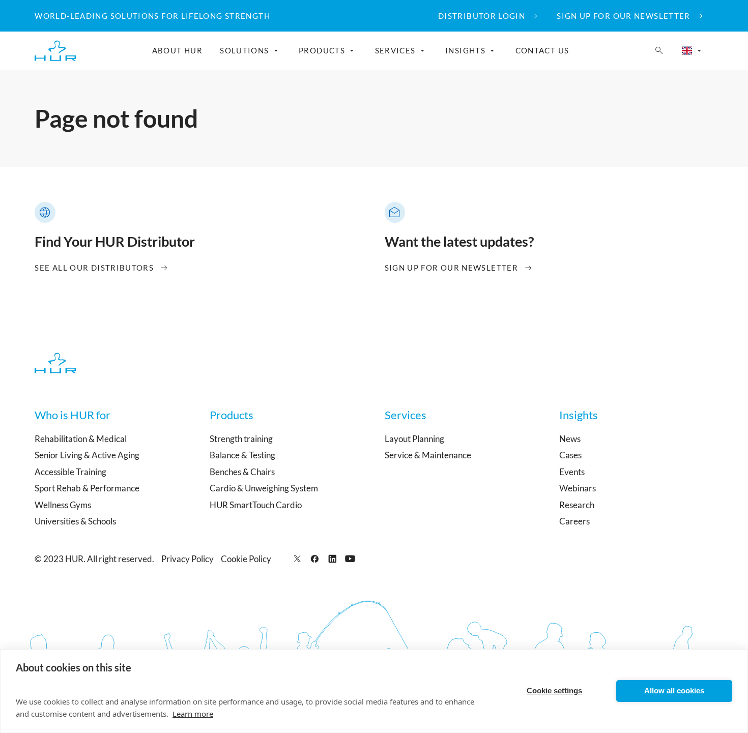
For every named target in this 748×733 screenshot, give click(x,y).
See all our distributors (94, 267)
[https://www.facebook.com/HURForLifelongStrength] (314, 558)
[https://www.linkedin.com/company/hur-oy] (332, 558)
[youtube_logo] (350, 558)
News (570, 438)
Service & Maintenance (428, 455)
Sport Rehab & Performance (87, 488)
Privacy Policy (187, 558)
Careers (574, 521)
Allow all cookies (674, 690)
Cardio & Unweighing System (264, 488)
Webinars (577, 488)
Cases (570, 455)
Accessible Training (70, 471)
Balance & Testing (242, 455)
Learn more (192, 714)
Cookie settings (554, 690)
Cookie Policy (246, 558)
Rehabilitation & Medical (81, 438)
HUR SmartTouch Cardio (256, 505)
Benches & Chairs (242, 471)
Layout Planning (414, 438)
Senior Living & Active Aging (87, 455)
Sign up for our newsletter (452, 267)
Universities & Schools (75, 521)
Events (572, 471)
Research (576, 505)
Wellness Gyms (63, 505)
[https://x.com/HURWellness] (297, 558)
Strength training (241, 438)
